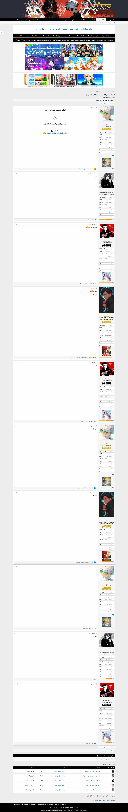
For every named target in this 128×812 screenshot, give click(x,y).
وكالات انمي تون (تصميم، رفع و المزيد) (102, 40)
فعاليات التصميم (46, 40)
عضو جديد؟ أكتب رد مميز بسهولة (66, 36)
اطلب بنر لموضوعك (84, 40)
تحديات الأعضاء (56, 40)
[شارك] (16, 107)
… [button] (107, 103)
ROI (113, 97)
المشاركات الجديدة (108, 23)
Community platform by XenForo (64, 807)
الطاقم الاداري (37, 36)
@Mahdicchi (62, 133)
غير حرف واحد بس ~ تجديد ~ (92, 771)
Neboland (101, 266)
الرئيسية (109, 20)
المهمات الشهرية (49, 36)
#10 (14, 684)
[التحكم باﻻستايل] (1, 32)
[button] (87, 19)
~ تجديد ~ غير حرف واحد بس (92, 780)
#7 (14, 492)
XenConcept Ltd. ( (80, 810)
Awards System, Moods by (64, 809)
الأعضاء (80, 20)
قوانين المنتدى (26, 36)
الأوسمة (72, 20)
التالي (101, 103)
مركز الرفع (27, 40)
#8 (14, 566)
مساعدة (33, 804)
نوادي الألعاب (74, 40)
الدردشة (65, 20)
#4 (14, 288)
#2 (14, 173)
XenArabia (17, 804)
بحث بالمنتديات (97, 23)
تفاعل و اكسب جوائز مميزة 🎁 (99, 36)
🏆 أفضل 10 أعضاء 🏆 (83, 36)
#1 (14, 107)
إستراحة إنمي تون (60, 771)
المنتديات (100, 20)
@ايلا (56, 133)
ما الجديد (90, 20)
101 (105, 103)
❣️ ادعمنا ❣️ (19, 40)
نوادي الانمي (65, 40)
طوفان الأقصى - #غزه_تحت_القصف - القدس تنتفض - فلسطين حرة (64, 29)
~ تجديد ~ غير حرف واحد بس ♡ (91, 776)
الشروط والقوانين (53, 804)
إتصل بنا (62, 804)
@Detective (49, 133)
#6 (14, 426)
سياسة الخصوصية (42, 804)
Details (85, 810)
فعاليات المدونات (36, 40)
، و (85, 169)
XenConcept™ (67, 810)
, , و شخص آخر (81, 357)
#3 (14, 224)
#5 (14, 362)
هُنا (45, 124)
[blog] (113, 155)
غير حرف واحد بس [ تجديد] (92, 785)
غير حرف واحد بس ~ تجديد (92, 790)
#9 (14, 633)
